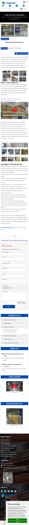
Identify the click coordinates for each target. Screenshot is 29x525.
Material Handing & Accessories (10, 342)
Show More (5, 39)
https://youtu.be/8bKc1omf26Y (9, 101)
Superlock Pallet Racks (15, 425)
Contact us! (10, 138)
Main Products (5, 437)
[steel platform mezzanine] (14, 118)
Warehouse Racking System (10, 319)
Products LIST (14, 315)
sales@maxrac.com (10, 465)
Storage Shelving (7, 323)
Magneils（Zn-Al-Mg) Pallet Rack (8, 452)
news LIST (14, 348)
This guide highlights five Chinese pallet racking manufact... (13, 359)
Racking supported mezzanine (10, 330)
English (24, 9)
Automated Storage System (10, 335)
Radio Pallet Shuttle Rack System (8, 446)
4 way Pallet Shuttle (5, 450)
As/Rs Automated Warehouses (7, 448)
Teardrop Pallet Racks (5, 444)
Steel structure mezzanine (10, 332)
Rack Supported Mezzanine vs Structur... (13, 365)
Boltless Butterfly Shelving (14, 392)
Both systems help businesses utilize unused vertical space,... (14, 369)
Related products (15, 403)
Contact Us (4, 460)
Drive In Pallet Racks (5, 442)
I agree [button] (17, 519)
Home (3, 17)
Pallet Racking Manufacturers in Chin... (14, 355)
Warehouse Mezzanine (18, 17)
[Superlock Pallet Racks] (14, 416)
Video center (14, 377)
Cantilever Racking (8, 339)
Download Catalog (22, 53)
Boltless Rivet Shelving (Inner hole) (8, 454)
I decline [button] (17, 521)
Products (9, 17)
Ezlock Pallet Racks (5, 440)
